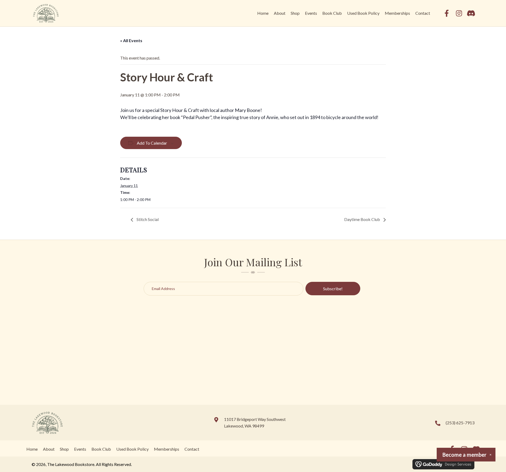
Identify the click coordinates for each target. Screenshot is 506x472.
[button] (446, 13)
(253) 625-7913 (460, 422)
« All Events (131, 40)
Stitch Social (147, 219)
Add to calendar (152, 142)
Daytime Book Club (362, 219)
